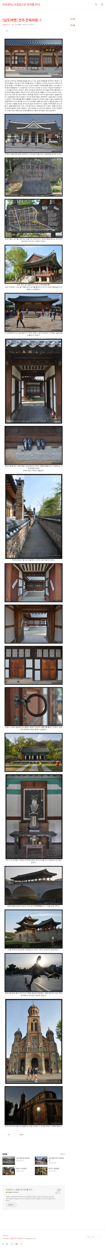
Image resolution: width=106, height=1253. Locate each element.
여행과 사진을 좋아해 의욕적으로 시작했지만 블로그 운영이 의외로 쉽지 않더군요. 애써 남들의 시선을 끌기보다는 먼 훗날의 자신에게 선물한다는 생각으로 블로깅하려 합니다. (30, 1199)
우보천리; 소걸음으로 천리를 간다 (21, 4)
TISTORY (5, 1235)
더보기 (62, 1154)
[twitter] (7, 1244)
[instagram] (12, 1244)
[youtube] (16, 1244)
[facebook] (3, 1244)
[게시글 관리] (14, 1134)
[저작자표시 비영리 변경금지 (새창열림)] (28, 1135)
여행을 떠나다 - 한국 (8, 24)
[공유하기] (11, 1134)
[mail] (21, 1244)
